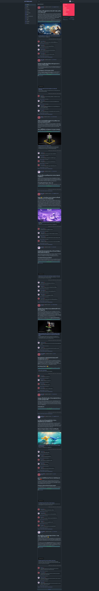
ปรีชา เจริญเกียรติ (43, 531)
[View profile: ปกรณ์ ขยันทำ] (39, 248)
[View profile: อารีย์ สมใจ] (39, 117)
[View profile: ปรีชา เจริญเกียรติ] (39, 532)
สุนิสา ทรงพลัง (42, 387)
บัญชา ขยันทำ (42, 45)
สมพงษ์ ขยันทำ (42, 105)
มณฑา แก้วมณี (42, 394)
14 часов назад (42, 247)
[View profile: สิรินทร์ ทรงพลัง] (39, 194)
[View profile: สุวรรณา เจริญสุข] (39, 229)
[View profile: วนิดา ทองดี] (39, 460)
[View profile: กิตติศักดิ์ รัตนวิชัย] (39, 49)
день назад (42, 474)
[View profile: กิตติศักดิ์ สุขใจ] (39, 380)
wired (55, 473)
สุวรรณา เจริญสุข (42, 228)
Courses (28, 21)
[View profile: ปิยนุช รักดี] (39, 517)
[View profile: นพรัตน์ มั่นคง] (39, 153)
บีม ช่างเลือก (42, 455)
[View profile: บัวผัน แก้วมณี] (39, 509)
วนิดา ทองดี (41, 459)
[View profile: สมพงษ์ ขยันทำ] (39, 106)
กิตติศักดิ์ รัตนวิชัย (42, 49)
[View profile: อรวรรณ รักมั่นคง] (39, 41)
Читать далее (48, 21)
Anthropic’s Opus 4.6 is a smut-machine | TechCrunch (46, 560)
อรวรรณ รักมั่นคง (42, 41)
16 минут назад (42, 7)
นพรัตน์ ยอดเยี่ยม (42, 232)
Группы (28, 11)
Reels (27, 14)
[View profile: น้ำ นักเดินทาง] (39, 525)
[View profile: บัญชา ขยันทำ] (39, 45)
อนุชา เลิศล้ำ (42, 110)
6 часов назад (42, 60)
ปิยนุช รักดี (41, 517)
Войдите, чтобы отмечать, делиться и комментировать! (45, 57)
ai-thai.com (28, 1)
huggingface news (56, 6)
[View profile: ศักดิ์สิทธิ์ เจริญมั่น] (39, 237)
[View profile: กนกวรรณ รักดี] (39, 299)
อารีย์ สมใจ (42, 116)
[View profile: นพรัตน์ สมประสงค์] (39, 343)
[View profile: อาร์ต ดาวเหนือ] (39, 60)
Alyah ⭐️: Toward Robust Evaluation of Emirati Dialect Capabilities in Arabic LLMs (49, 223)
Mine (27, 6)
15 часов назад (42, 305)
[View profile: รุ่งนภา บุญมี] (39, 305)
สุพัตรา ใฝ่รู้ (41, 95)
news (55, 353)
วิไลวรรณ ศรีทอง (42, 53)
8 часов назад (42, 194)
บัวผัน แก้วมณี (42, 509)
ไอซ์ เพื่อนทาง (42, 282)
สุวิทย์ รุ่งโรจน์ (42, 451)
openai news (55, 171)
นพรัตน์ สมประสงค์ (42, 342)
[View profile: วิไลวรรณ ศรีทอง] (39, 53)
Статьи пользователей (30, 16)
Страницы (28, 9)
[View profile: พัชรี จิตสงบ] (39, 568)
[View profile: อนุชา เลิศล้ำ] (39, 111)
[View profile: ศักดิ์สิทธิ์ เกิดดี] (39, 582)
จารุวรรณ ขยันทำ (42, 572)
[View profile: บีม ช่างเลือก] (39, 456)
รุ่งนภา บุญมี (42, 304)
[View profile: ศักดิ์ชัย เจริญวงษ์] (39, 294)
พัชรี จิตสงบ (41, 567)
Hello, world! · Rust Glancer (42, 370)
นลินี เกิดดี (41, 467)
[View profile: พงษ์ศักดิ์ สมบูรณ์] (39, 417)
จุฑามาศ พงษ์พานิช (43, 353)
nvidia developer (54, 116)
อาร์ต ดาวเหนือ (42, 59)
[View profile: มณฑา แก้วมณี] (39, 395)
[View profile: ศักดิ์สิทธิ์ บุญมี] (39, 464)
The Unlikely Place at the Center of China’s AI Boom (46, 502)
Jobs (27, 19)
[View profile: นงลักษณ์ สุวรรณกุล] (39, 241)
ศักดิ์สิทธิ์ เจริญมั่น (42, 236)
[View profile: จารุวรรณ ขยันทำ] (39, 573)
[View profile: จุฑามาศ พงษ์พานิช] (39, 354)
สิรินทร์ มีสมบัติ (42, 383)
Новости (28, 4)
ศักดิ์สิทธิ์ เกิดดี (42, 582)
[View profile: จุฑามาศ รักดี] (39, 161)
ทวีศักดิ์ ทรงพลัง (42, 100)
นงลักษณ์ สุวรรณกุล (42, 240)
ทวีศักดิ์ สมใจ (42, 286)
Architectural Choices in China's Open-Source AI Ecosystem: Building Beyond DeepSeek (49, 446)
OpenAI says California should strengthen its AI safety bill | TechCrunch (47, 89)
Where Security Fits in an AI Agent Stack (44, 145)
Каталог (73, 19)
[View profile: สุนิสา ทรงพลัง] (39, 388)
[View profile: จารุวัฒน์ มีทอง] (39, 157)
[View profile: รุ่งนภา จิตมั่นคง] (39, 7)
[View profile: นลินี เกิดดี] (39, 468)
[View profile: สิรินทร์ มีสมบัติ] (39, 384)
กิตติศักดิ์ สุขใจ (42, 379)
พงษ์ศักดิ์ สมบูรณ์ (42, 416)
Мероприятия (28, 12)
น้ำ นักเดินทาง (42, 525)
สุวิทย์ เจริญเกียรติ (42, 290)
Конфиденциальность (65, 19)
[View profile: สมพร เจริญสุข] (39, 172)
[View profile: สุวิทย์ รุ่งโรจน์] (39, 452)
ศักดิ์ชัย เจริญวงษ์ (42, 294)
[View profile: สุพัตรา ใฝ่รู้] (39, 96)
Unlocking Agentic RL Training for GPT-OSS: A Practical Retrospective (49, 35)
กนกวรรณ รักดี (42, 298)
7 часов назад (42, 117)
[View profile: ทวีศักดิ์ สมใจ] (39, 286)
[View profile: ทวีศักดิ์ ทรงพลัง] (39, 101)
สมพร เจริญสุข (42, 171)
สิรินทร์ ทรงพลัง (42, 193)
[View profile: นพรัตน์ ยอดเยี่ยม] (39, 233)
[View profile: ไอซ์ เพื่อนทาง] (39, 282)
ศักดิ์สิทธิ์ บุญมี (42, 463)
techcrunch (54, 59)
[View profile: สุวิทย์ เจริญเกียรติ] (39, 290)
